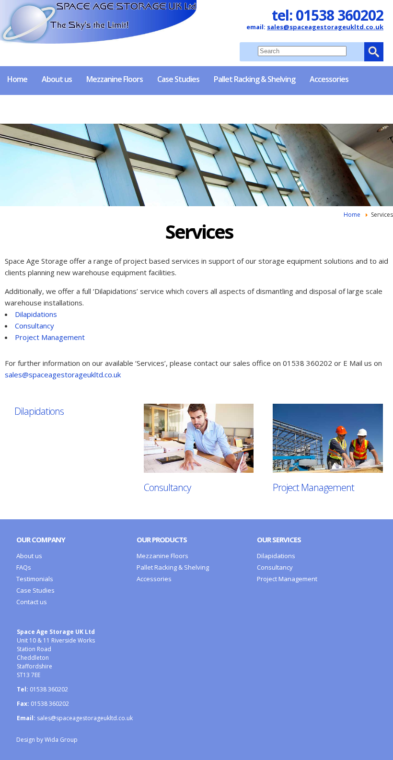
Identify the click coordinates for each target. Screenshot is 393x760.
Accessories (329, 79)
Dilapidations (36, 314)
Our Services (279, 539)
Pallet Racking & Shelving (254, 79)
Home (17, 79)
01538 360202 (339, 15)
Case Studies (178, 79)
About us (57, 79)
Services (21, 108)
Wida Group (61, 740)
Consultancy (34, 325)
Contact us (31, 601)
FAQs (23, 567)
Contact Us (67, 108)
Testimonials (34, 578)
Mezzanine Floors (114, 79)
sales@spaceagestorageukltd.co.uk (325, 27)
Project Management (50, 337)
